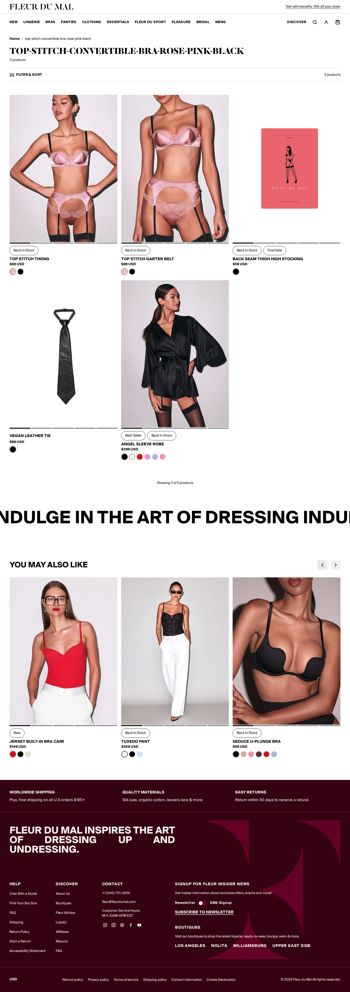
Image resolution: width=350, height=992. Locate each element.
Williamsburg (250, 945)
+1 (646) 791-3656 (116, 893)
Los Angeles (190, 945)
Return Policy (20, 932)
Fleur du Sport (150, 22)
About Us (63, 894)
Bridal (203, 22)
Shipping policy (155, 980)
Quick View (63, 231)
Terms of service (126, 980)
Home (15, 38)
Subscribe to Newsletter (204, 912)
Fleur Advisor (65, 913)
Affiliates (62, 932)
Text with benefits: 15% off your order (312, 7)
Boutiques (63, 903)
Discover (296, 22)
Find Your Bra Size (23, 903)
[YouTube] (139, 926)
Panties (68, 22)
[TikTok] (113, 926)
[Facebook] (131, 926)
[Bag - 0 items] (337, 22)
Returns (62, 941)
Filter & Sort (29, 74)
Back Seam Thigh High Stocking (268, 259)
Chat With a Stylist (23, 894)
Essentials (118, 22)
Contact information (186, 980)
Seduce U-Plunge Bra (257, 741)
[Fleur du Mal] (41, 7)
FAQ (13, 913)
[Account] (326, 22)
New (14, 22)
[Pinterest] (122, 926)
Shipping (16, 922)
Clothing (91, 22)
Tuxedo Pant (135, 741)
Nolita (219, 945)
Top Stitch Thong (29, 259)
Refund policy (72, 980)
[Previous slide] (322, 565)
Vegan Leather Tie (30, 436)
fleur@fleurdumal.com (119, 902)
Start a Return (20, 941)
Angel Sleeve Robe (142, 444)
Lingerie (31, 22)
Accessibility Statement (28, 951)
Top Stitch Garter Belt (147, 259)
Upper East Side (291, 945)
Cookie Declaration (221, 980)
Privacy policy (98, 980)
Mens (220, 22)
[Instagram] (105, 926)
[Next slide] (335, 565)
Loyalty (61, 922)
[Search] (315, 22)
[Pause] (343, 518)
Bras (50, 22)
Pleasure (181, 22)
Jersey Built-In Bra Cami (37, 741)
